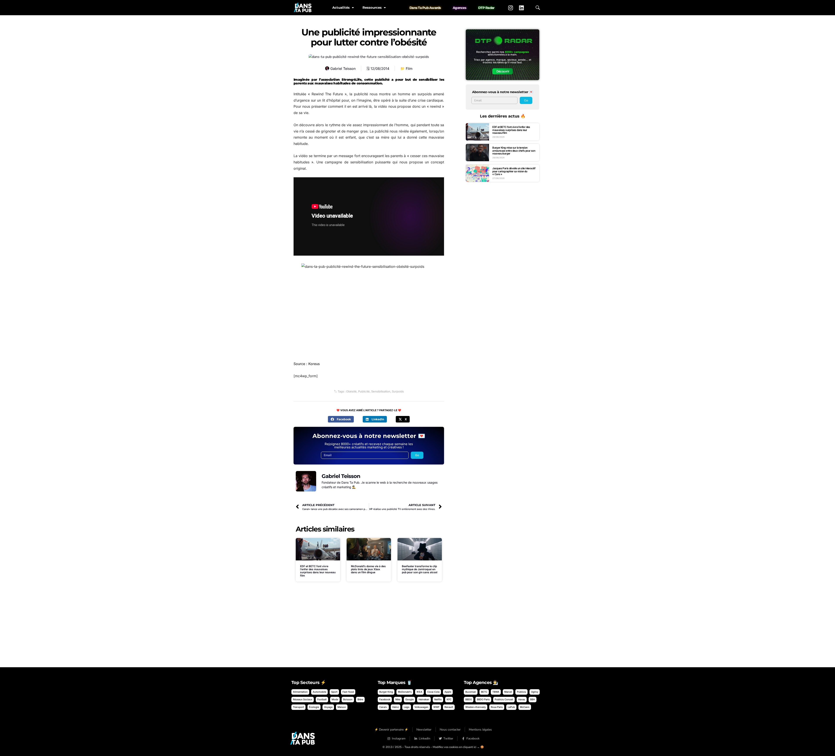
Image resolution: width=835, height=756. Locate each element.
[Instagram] (510, 7)
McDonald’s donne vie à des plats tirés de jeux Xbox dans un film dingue (368, 569)
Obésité (351, 391)
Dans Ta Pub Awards (425, 8)
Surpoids (398, 391)
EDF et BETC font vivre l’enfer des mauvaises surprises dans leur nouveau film (318, 571)
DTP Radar (486, 8)
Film (409, 68)
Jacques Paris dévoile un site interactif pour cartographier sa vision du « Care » (513, 171)
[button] (341, 419)
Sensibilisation (380, 391)
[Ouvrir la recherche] (537, 7)
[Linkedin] (521, 7)
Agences (459, 8)
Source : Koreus (307, 364)
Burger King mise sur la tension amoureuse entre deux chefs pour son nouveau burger (513, 150)
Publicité (364, 391)
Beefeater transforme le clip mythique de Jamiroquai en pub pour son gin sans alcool (419, 569)
